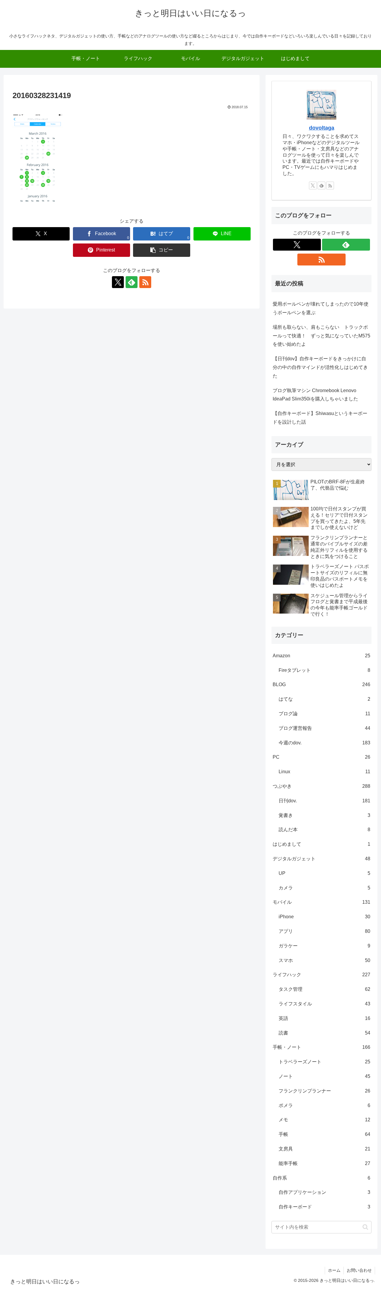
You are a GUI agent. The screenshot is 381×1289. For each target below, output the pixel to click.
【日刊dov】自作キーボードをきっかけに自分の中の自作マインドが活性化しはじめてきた (320, 367)
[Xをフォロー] (118, 282)
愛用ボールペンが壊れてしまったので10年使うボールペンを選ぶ (320, 308)
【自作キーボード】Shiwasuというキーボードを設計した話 (320, 418)
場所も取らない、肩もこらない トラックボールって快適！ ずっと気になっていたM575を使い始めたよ (321, 336)
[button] (161, 250)
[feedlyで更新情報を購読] (132, 282)
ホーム (334, 1270)
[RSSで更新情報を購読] (145, 282)
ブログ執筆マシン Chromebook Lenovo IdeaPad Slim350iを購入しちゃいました (315, 395)
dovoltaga (321, 128)
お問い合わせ (359, 1270)
